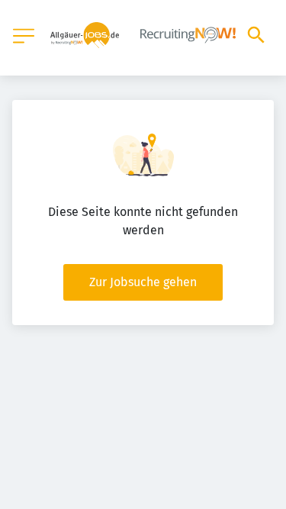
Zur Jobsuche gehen (143, 282)
